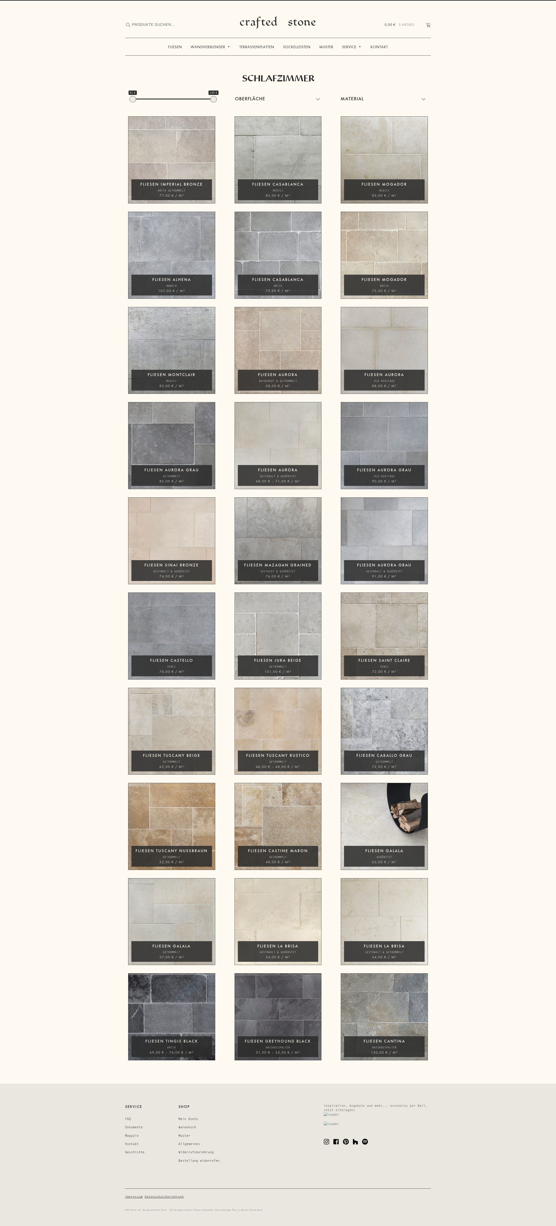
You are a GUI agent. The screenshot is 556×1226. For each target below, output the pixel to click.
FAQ (128, 1119)
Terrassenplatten (256, 46)
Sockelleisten (297, 46)
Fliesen (175, 46)
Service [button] (349, 46)
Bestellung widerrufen (199, 1160)
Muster (326, 46)
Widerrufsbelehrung (196, 1152)
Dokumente (134, 1127)
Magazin (132, 1135)
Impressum (134, 1196)
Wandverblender (208, 46)
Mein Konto (188, 1119)
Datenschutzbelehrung (164, 1196)
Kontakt (379, 46)
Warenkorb (187, 1127)
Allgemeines (189, 1144)
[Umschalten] (318, 99)
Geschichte (135, 1152)
